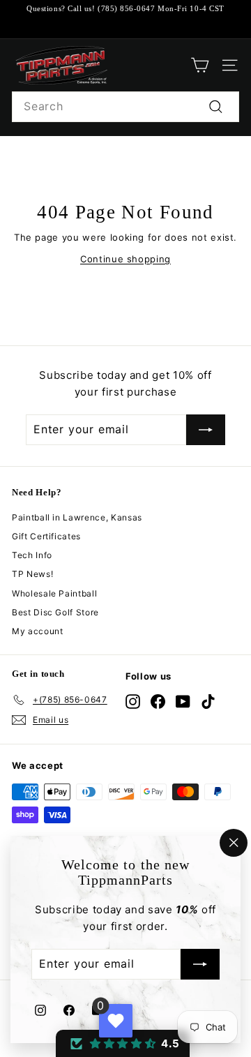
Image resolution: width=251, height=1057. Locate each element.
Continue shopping (125, 258)
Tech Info (32, 555)
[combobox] (125, 106)
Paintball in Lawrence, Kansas (77, 517)
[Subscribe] (200, 965)
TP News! (32, 574)
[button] (123, 1043)
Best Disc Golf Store (55, 612)
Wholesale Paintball (54, 593)
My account (37, 631)
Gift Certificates (46, 536)
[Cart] (199, 65)
